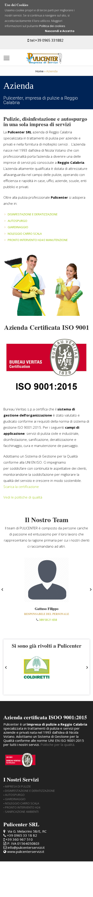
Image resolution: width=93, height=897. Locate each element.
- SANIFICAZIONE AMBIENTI (21, 812)
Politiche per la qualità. (57, 744)
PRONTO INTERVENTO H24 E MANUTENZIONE (38, 240)
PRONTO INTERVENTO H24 (22, 807)
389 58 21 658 (48, 620)
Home (39, 71)
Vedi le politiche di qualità (22, 497)
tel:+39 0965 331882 (46, 40)
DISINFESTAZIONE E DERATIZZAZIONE (33, 214)
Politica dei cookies (52, 26)
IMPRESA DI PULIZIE (18, 786)
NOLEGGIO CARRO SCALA (25, 234)
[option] (46, 589)
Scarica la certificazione (21, 486)
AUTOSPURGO (17, 221)
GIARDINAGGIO (18, 227)
